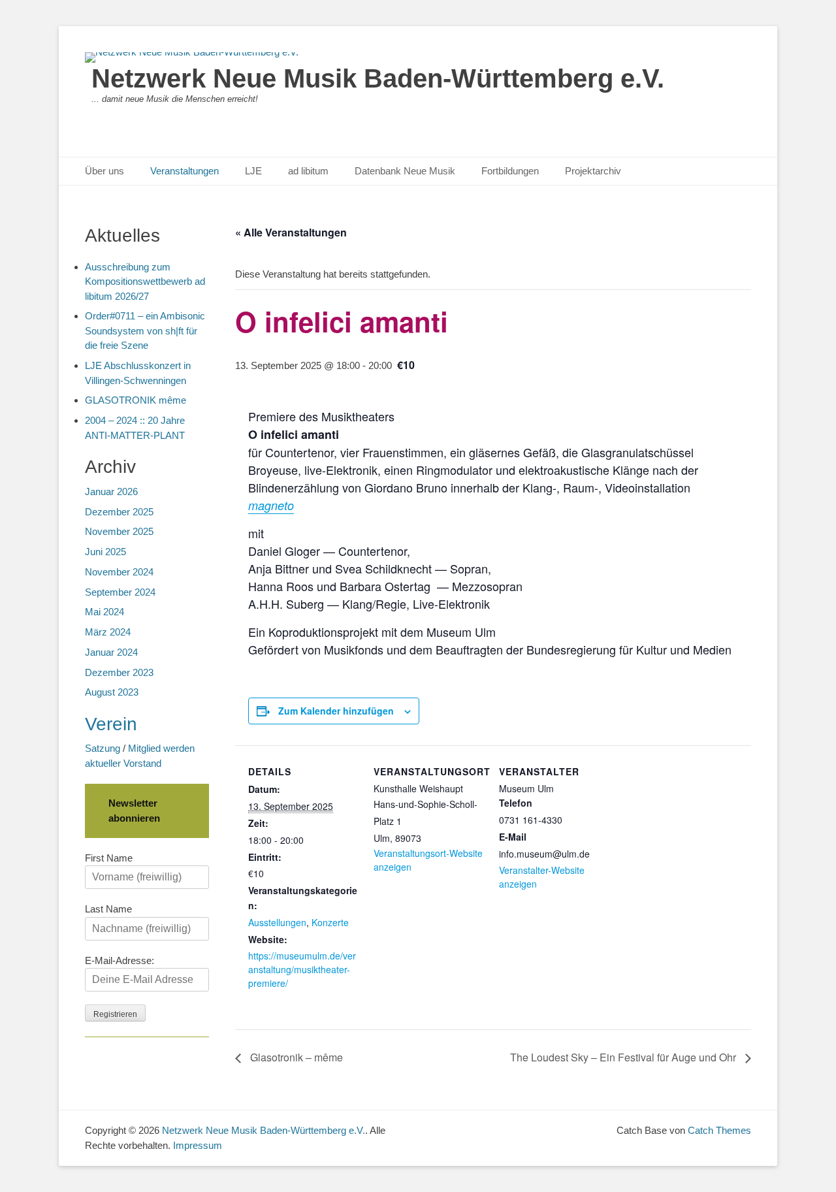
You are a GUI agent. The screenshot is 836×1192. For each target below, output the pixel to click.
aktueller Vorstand (123, 763)
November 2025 (119, 531)
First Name (109, 857)
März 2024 (108, 631)
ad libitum (308, 170)
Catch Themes (719, 1130)
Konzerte (330, 922)
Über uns (104, 170)
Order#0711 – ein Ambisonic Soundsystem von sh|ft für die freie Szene (145, 330)
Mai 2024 (104, 611)
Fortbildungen (510, 170)
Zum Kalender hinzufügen (336, 710)
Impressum (197, 1145)
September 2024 (120, 592)
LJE (253, 170)
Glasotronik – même (295, 1057)
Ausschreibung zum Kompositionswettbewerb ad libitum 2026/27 (145, 281)
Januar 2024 (111, 652)
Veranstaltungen (184, 170)
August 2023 (111, 692)
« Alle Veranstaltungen (291, 232)
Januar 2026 (111, 491)
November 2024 (119, 571)
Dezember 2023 (119, 672)
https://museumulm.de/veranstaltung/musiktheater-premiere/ (302, 969)
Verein (111, 724)
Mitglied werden (161, 748)
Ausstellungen (277, 922)
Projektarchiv (593, 170)
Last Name (108, 908)
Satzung (102, 748)
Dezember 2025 (119, 511)
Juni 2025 (105, 551)
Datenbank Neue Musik (405, 170)
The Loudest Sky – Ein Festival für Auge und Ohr (624, 1057)
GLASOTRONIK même (135, 400)
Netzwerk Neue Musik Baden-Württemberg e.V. (377, 78)
